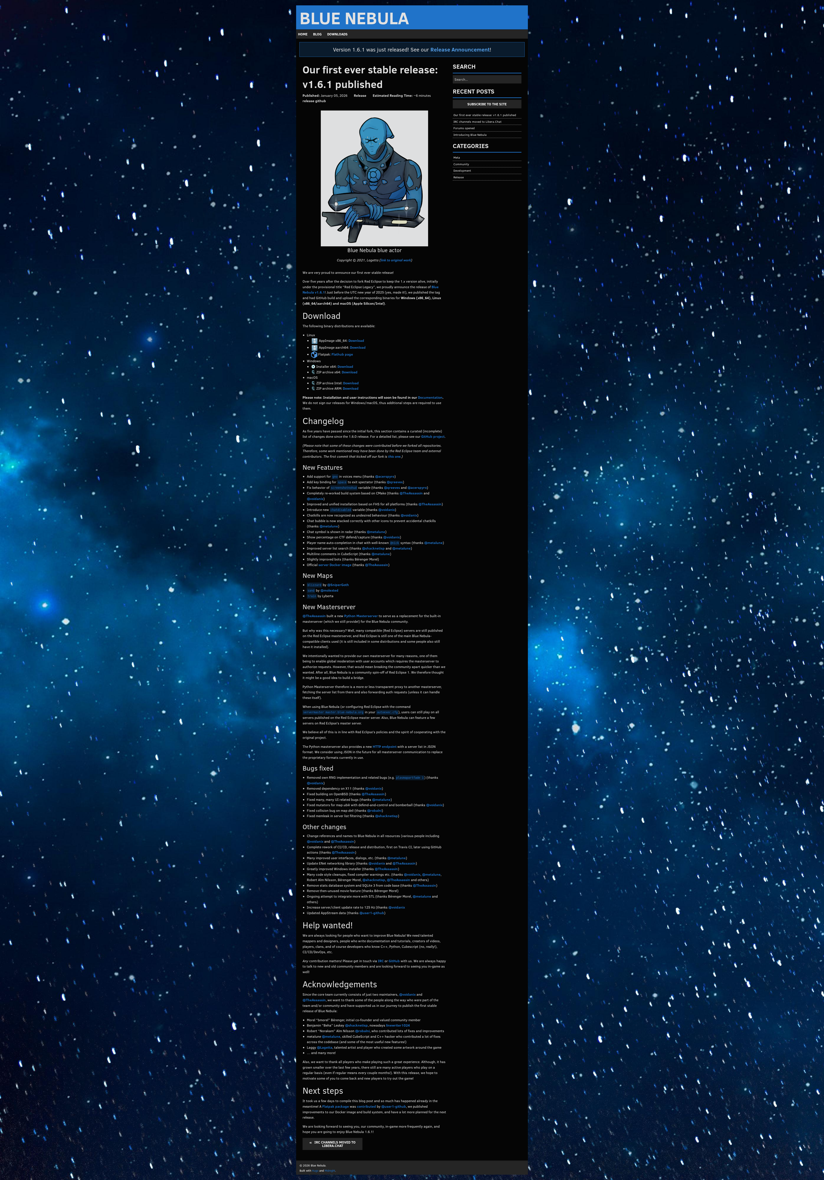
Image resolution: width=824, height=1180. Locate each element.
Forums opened (464, 128)
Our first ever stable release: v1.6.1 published (484, 115)
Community (461, 164)
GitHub (394, 961)
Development (462, 170)
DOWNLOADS (337, 34)
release (308, 100)
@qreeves (395, 482)
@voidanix (315, 498)
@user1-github (371, 912)
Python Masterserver (361, 615)
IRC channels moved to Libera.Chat (335, 1144)
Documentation (430, 397)
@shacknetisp (373, 548)
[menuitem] (302, 34)
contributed (366, 1106)
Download (356, 340)
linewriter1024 (398, 1025)
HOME (302, 34)
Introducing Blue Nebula (470, 134)
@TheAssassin (411, 493)
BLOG (317, 34)
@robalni (374, 810)
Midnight (330, 1170)
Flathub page (342, 354)
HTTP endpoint (385, 746)
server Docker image (334, 564)
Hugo (315, 1170)
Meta (456, 157)
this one (394, 456)
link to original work (396, 260)
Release (360, 95)
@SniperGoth (338, 584)
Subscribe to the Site (487, 104)
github (320, 100)
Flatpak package (335, 1106)
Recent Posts (473, 91)
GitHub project (433, 436)
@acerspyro (384, 476)
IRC (381, 961)
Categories (471, 146)
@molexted (329, 590)
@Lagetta (324, 1047)
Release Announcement (460, 49)
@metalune (329, 526)
